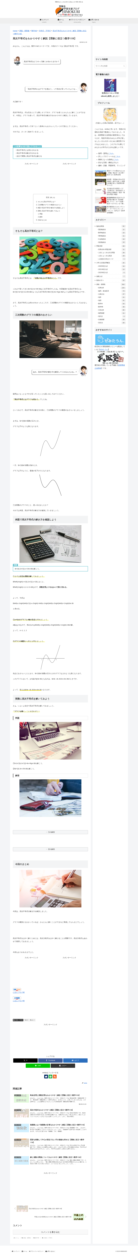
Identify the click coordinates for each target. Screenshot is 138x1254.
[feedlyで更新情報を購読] (50, 1076)
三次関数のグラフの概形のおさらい (50, 205)
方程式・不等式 (19, 1020)
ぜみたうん (104, 349)
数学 (27, 1020)
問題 (41, 214)
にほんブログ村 (19, 992)
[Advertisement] (31, 178)
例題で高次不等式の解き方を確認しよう (51, 208)
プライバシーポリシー (36, 1251)
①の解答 (51, 832)
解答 (41, 217)
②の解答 (51, 849)
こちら (110, 153)
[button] (63, 1066)
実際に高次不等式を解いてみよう (49, 211)
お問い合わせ (51, 1251)
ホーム (25, 1251)
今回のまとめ (42, 220)
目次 (47, 197)
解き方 (33, 1020)
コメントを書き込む (50, 1232)
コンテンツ (16, 1251)
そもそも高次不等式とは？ (47, 201)
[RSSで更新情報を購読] (55, 1076)
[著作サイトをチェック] (46, 1076)
